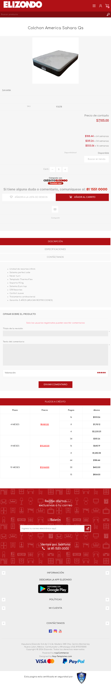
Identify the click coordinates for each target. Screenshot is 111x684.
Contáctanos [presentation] (55, 257)
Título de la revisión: (13, 329)
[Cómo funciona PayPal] (73, 661)
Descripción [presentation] (55, 241)
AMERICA (61, 99)
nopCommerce (61, 653)
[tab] (55, 242)
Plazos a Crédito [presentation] (55, 402)
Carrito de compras (107, 6)
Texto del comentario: (14, 342)
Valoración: (10, 373)
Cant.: (46, 169)
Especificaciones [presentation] (55, 249)
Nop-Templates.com (62, 656)
